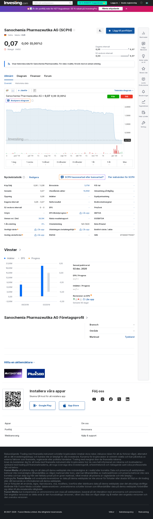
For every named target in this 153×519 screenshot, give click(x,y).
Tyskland (129, 337)
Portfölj (8, 429)
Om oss (85, 423)
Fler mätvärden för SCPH (121, 177)
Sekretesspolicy (126, 512)
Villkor (111, 512)
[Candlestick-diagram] (7, 90)
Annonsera (86, 429)
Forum (48, 75)
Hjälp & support (88, 435)
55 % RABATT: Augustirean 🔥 (92, 3)
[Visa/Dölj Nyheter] (34, 90)
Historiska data (21, 83)
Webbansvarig (12, 435)
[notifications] (141, 2)
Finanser (35, 75)
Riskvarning (144, 512)
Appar (8, 423)
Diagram (22, 75)
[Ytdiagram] (12, 90)
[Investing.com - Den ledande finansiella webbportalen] (16, 3)
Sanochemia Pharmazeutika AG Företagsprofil (44, 317)
